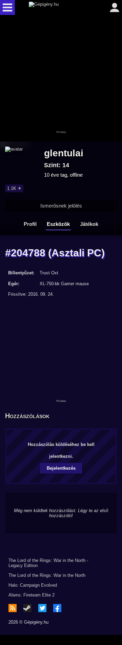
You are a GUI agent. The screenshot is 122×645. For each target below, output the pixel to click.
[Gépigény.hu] (59, 7)
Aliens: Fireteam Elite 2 (31, 595)
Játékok (89, 224)
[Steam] (27, 608)
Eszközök (58, 224)
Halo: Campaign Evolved (32, 585)
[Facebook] (57, 608)
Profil (30, 224)
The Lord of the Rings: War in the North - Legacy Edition (48, 563)
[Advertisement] (61, 79)
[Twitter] (42, 608)
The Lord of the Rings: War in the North (46, 575)
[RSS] (12, 608)
